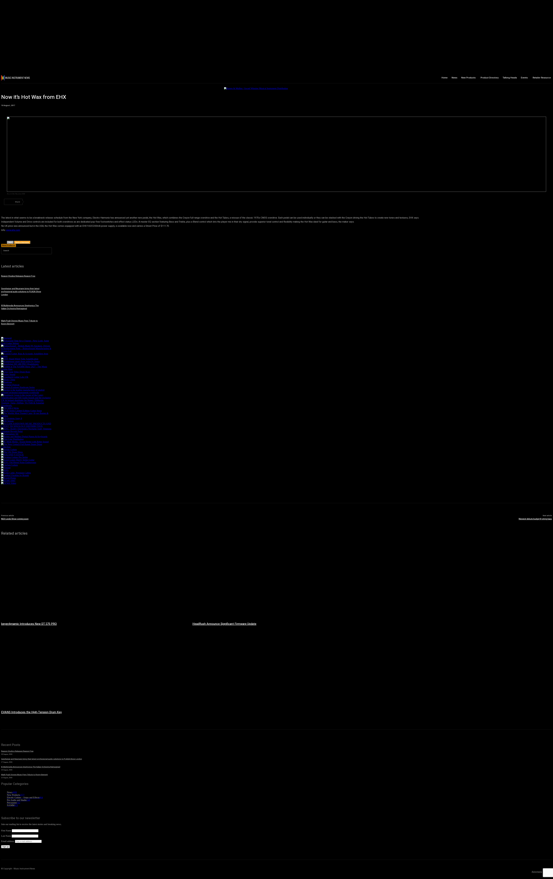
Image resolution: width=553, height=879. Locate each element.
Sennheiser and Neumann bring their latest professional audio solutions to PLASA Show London (21, 291)
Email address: (8, 841)
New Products (8, 245)
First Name (6, 830)
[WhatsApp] (61, 202)
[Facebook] (30, 202)
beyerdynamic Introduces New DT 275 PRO (29, 624)
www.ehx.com (13, 230)
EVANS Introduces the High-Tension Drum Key (31, 712)
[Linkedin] (72, 202)
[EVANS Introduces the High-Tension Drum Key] (94, 668)
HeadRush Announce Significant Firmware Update (224, 624)
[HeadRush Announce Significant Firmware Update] (285, 580)
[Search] (49, 250)
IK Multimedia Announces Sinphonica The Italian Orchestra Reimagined (20, 307)
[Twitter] (41, 202)
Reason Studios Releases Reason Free (18, 276)
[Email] (82, 202)
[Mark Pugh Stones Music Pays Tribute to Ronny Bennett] (51, 324)
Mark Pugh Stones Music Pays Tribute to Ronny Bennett (24, 774)
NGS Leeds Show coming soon (15, 518)
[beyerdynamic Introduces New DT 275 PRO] (94, 580)
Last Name (6, 836)
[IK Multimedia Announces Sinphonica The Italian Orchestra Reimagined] (51, 308)
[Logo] (46, 77)
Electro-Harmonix (22, 242)
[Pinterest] (51, 202)
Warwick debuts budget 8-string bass (535, 518)
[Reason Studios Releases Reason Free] (51, 278)
